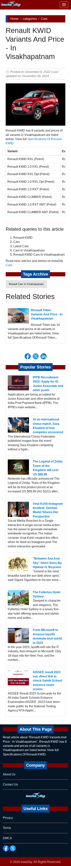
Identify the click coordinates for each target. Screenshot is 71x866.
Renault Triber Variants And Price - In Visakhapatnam (46, 314)
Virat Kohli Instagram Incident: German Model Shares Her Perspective (48, 510)
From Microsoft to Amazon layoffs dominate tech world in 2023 (47, 636)
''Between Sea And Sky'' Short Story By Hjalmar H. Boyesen (47, 563)
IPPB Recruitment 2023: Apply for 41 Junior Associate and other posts (48, 384)
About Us (9, 774)
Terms (7, 827)
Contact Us (10, 784)
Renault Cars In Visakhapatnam (26, 284)
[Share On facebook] (28, 356)
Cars (44, 18)
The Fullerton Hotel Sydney (46, 594)
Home (14, 18)
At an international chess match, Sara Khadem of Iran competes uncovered (48, 426)
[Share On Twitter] (36, 356)
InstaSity (26, 862)
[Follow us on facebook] (6, 848)
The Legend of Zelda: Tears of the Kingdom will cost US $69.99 (48, 468)
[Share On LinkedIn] (44, 356)
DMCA (7, 838)
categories (30, 18)
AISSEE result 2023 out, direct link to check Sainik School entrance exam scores (47, 681)
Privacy (8, 817)
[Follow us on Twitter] (13, 848)
